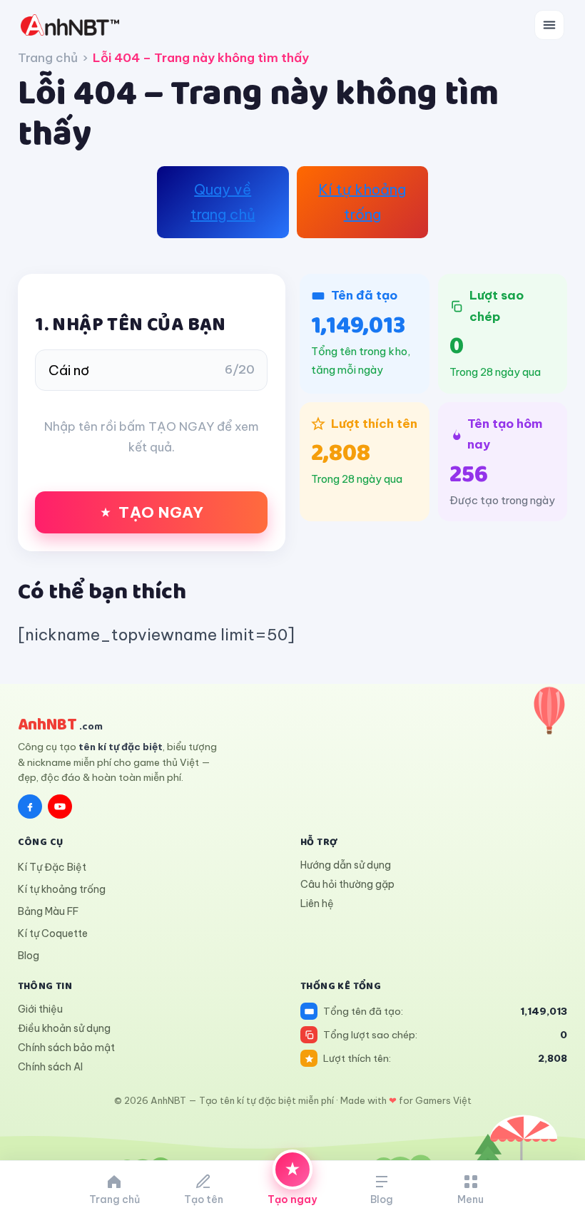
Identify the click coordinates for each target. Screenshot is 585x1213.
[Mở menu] (549, 25)
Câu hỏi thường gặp (347, 884)
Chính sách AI (50, 1066)
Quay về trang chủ (222, 201)
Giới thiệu (40, 1009)
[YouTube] (60, 806)
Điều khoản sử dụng (64, 1028)
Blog (28, 955)
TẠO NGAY (160, 512)
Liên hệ (317, 903)
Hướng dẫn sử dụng (345, 865)
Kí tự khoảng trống (362, 201)
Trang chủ (48, 58)
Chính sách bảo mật (66, 1047)
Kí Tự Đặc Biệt (52, 867)
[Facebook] (30, 806)
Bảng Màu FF (48, 911)
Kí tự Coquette (53, 933)
